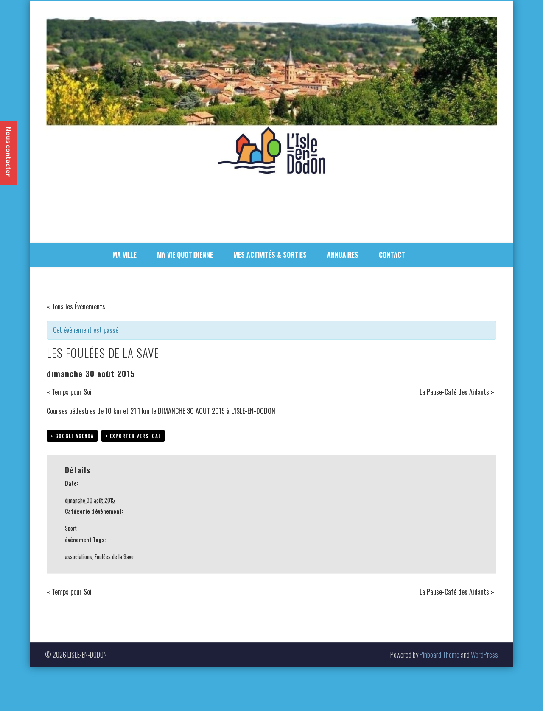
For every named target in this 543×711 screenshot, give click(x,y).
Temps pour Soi (69, 392)
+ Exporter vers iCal (133, 436)
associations (78, 556)
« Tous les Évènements (76, 306)
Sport (71, 528)
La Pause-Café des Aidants (457, 392)
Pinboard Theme (439, 654)
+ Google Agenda (72, 436)
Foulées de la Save (114, 556)
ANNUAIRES (342, 255)
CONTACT (392, 255)
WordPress (484, 654)
